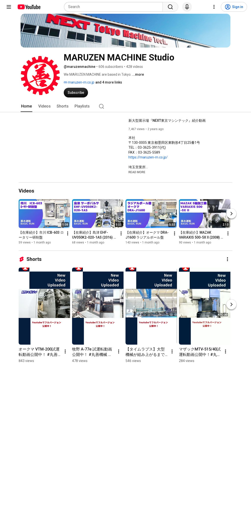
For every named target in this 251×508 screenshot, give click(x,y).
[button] (136, 171)
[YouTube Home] (29, 7)
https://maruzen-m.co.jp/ (148, 157)
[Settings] (214, 7)
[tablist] (125, 106)
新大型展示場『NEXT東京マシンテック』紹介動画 (167, 120)
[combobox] (115, 7)
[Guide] (9, 7)
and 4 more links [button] (108, 82)
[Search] (170, 7)
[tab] (26, 106)
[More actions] (68, 233)
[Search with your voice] (187, 7)
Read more (136, 172)
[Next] (231, 213)
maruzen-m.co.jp (80, 82)
